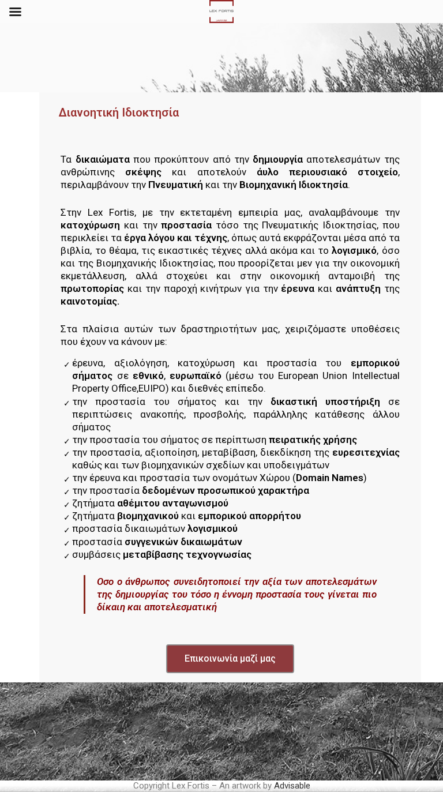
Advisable (292, 785)
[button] (230, 658)
